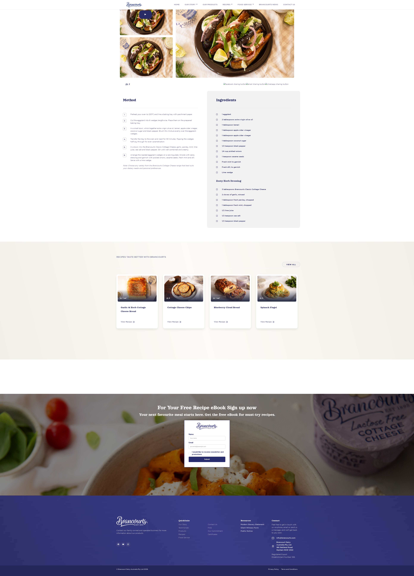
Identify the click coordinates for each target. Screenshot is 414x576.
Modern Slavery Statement (252, 524)
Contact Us (212, 524)
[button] (196, 4)
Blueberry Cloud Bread (227, 307)
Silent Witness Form (250, 528)
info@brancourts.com (285, 538)
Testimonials (184, 528)
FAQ (210, 528)
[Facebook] (118, 544)
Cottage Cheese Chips (179, 307)
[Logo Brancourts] (134, 4)
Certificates (212, 534)
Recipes (182, 534)
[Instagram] (128, 544)
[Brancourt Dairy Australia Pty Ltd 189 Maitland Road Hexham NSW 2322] (274, 546)
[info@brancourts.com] (274, 538)
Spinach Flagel (268, 307)
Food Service (184, 537)
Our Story (183, 524)
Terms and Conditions (289, 569)
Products (182, 531)
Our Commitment (215, 531)
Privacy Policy (273, 569)
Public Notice (247, 531)
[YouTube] (123, 544)
